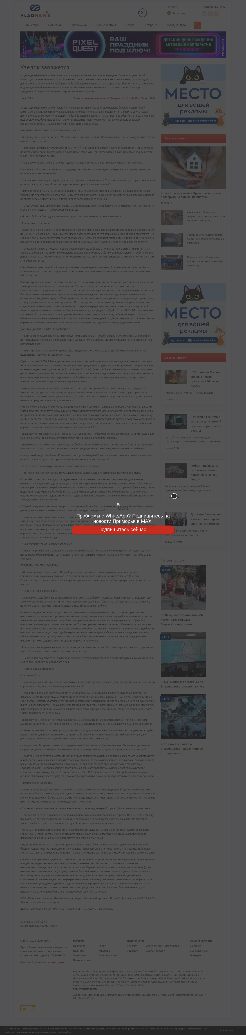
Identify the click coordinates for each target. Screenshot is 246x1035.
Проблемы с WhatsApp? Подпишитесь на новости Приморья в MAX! (123, 518)
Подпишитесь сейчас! (123, 529)
